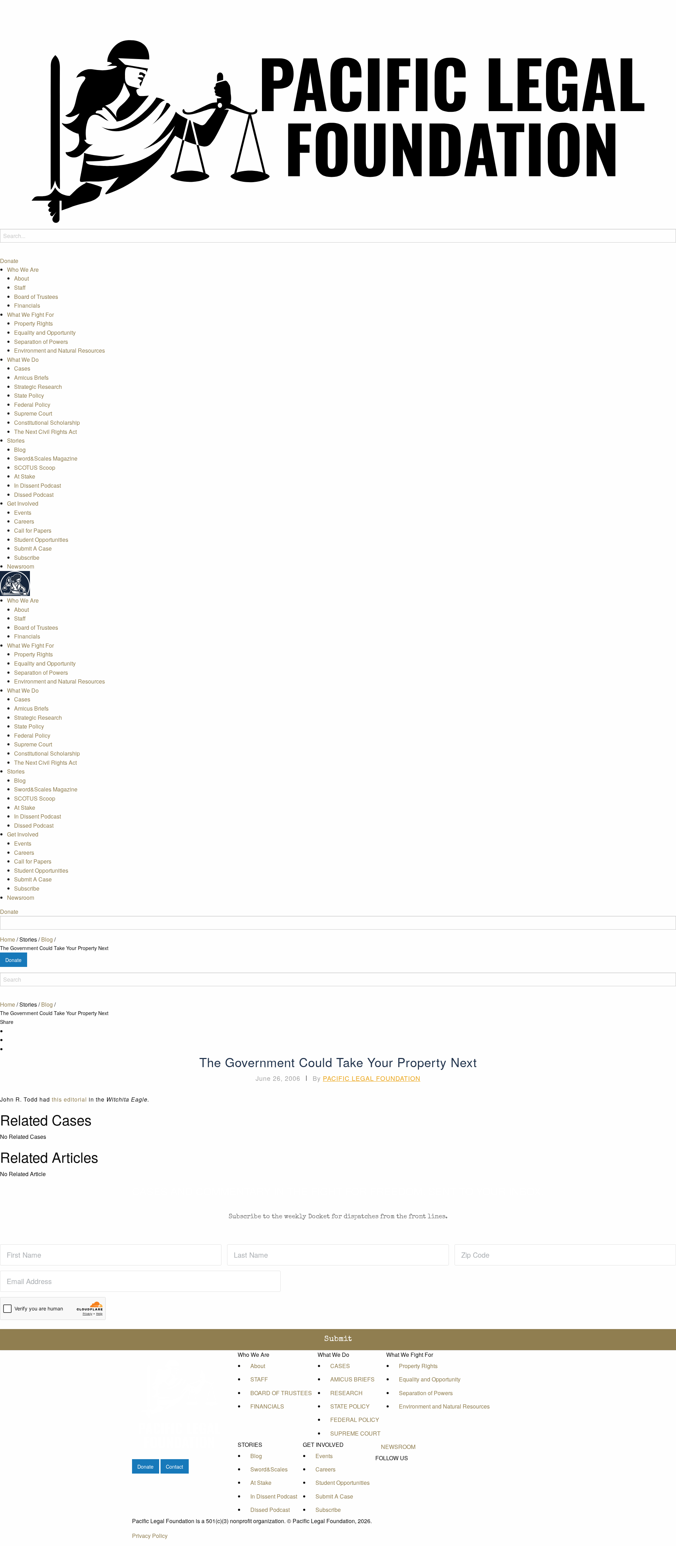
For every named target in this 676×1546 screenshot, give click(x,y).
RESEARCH (346, 1393)
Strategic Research (38, 386)
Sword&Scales (269, 1469)
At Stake (24, 476)
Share (6, 1021)
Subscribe (26, 557)
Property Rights (33, 323)
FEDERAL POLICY (354, 1420)
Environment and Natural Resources (59, 350)
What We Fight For (30, 314)
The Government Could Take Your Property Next (54, 947)
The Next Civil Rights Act (45, 431)
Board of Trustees (36, 297)
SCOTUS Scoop (34, 467)
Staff (20, 287)
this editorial (69, 1099)
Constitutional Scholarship (47, 422)
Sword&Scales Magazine (45, 458)
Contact (174, 1466)
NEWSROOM (398, 1447)
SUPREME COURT (355, 1433)
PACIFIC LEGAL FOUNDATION (371, 1078)
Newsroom (20, 566)
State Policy (29, 395)
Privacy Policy (150, 1536)
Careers (24, 521)
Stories (16, 440)
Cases (22, 368)
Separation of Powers (41, 341)
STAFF (259, 1379)
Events (22, 512)
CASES (340, 1366)
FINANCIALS (267, 1406)
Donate (9, 261)
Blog (20, 449)
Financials (27, 305)
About (21, 278)
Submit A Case (33, 548)
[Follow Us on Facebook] (398, 1466)
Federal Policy (32, 404)
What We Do (23, 359)
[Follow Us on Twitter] (398, 1474)
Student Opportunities (41, 539)
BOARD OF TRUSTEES (281, 1393)
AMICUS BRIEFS (352, 1379)
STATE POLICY (350, 1406)
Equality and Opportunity (45, 332)
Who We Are (23, 269)
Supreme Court (33, 413)
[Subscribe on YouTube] (398, 1482)
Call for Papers (32, 530)
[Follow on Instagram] (398, 1490)
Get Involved (22, 503)
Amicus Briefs (31, 377)
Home (7, 939)
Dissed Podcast (34, 494)
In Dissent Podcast (37, 485)
